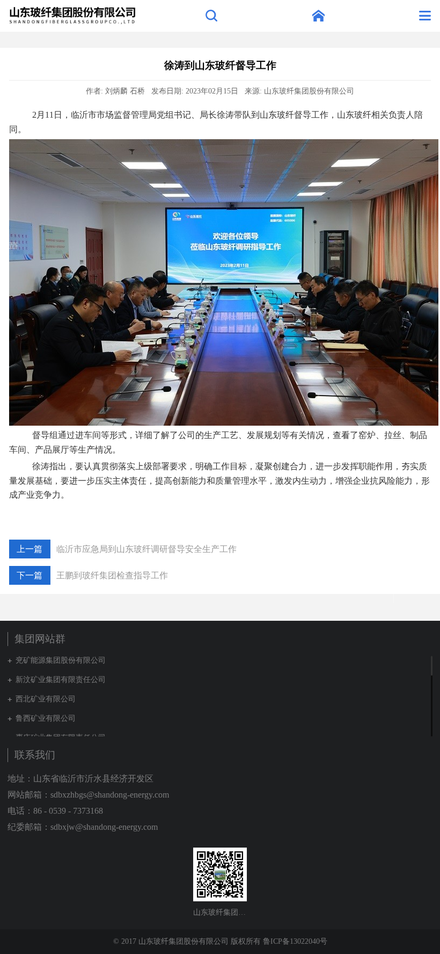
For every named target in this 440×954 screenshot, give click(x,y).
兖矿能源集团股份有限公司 (61, 660)
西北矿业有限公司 (46, 699)
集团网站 (318, 15)
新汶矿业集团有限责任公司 (61, 680)
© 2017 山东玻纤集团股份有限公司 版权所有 (187, 941)
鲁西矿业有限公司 (46, 718)
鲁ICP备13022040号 (295, 941)
